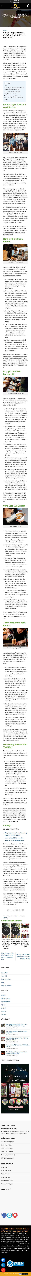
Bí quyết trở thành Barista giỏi (12, 91)
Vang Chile (4, 976)
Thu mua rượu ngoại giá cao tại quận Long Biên (16, 1032)
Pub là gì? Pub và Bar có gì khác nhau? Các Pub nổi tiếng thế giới (23, 956)
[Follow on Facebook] (4, 1215)
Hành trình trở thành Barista (11, 90)
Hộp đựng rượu (5, 1002)
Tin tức (13, 14)
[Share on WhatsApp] (8, 910)
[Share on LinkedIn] (23, 910)
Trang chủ (5, 14)
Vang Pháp (4, 973)
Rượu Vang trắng (6, 979)
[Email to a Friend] (17, 910)
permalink (5, 917)
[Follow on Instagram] (9, 1215)
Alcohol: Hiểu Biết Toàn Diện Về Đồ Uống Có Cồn (17, 1045)
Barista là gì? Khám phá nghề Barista (14, 88)
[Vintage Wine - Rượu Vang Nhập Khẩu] (15, 6)
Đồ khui (3, 995)
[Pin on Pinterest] (20, 910)
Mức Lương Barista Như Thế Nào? (13, 98)
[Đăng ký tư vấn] (3, 1260)
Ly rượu (3, 1008)
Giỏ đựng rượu (5, 998)
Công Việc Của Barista (10, 94)
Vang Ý (3, 982)
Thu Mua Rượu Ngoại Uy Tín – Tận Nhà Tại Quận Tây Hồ (17, 1039)
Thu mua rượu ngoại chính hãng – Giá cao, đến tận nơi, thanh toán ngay (16, 1025)
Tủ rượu (3, 1014)
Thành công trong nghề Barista (12, 96)
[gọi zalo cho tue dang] (3, 1265)
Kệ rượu (3, 1005)
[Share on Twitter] (14, 910)
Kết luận (6, 100)
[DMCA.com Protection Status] (23, 1273)
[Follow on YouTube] (15, 1215)
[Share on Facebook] (11, 910)
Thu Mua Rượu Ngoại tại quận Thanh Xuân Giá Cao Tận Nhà (16, 1052)
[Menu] (2, 6)
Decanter (3, 1011)
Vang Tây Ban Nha (6, 985)
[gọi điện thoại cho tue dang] (3, 1270)
